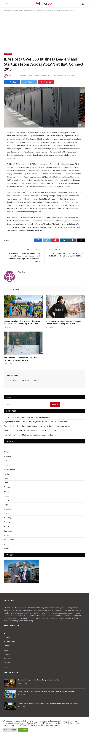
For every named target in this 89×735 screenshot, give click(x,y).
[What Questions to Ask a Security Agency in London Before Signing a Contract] (65, 306)
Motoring (7, 518)
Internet (7, 500)
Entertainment (9, 470)
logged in (20, 380)
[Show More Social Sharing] (56, 82)
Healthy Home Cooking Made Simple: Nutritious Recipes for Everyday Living (33, 435)
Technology (8, 531)
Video (6, 544)
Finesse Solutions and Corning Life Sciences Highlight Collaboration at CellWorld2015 (66, 255)
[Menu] (6, 4)
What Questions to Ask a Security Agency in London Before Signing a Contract (64, 322)
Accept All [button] (23, 730)
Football (7, 487)
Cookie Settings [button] (10, 730)
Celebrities (8, 461)
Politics (7, 522)
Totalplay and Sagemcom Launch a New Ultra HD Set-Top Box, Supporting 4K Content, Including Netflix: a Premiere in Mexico (24, 257)
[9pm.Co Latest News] (44, 4)
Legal (6, 505)
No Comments (58, 75)
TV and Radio (9, 540)
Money (6, 513)
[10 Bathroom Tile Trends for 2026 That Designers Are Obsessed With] (23, 343)
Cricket (7, 465)
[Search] (82, 4)
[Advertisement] (44, 31)
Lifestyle (7, 509)
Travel (6, 535)
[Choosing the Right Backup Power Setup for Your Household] (10, 683)
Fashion (7, 478)
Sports (6, 527)
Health (6, 491)
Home (6, 10)
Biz (5, 448)
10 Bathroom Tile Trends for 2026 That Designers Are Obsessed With (20, 359)
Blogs (6, 452)
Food (6, 483)
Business (12, 10)
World (6, 548)
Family (6, 474)
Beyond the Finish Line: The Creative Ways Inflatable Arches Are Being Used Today (22, 322)
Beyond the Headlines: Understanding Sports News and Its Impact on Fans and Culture (37, 426)
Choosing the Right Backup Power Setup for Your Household (27, 417)
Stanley (14, 75)
